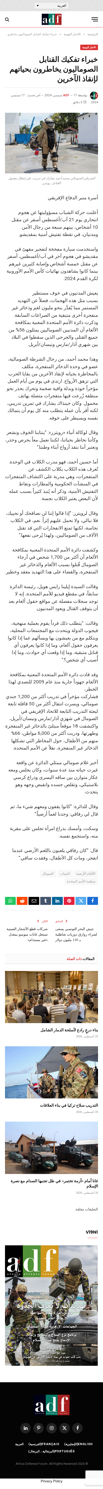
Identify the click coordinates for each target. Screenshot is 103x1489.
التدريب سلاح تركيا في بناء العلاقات (69, 1105)
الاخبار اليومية (89, 47)
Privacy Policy (51, 1481)
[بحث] (7, 19)
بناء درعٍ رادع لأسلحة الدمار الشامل (69, 1030)
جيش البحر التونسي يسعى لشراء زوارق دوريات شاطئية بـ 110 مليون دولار (76, 934)
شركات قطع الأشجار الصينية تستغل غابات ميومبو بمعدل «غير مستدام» (27, 934)
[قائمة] (95, 19)
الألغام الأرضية (86, 873)
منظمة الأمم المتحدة (81, 881)
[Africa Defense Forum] (52, 19)
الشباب (65, 873)
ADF (66, 95)
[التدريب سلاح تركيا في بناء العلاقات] (51, 1072)
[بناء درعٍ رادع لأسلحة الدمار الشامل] (51, 997)
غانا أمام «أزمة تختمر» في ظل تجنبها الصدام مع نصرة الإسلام (54, 1183)
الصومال (48, 873)
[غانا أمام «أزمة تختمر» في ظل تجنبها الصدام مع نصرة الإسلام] (51, 1148)
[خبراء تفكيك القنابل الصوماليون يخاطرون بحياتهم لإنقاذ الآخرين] (51, 143)
